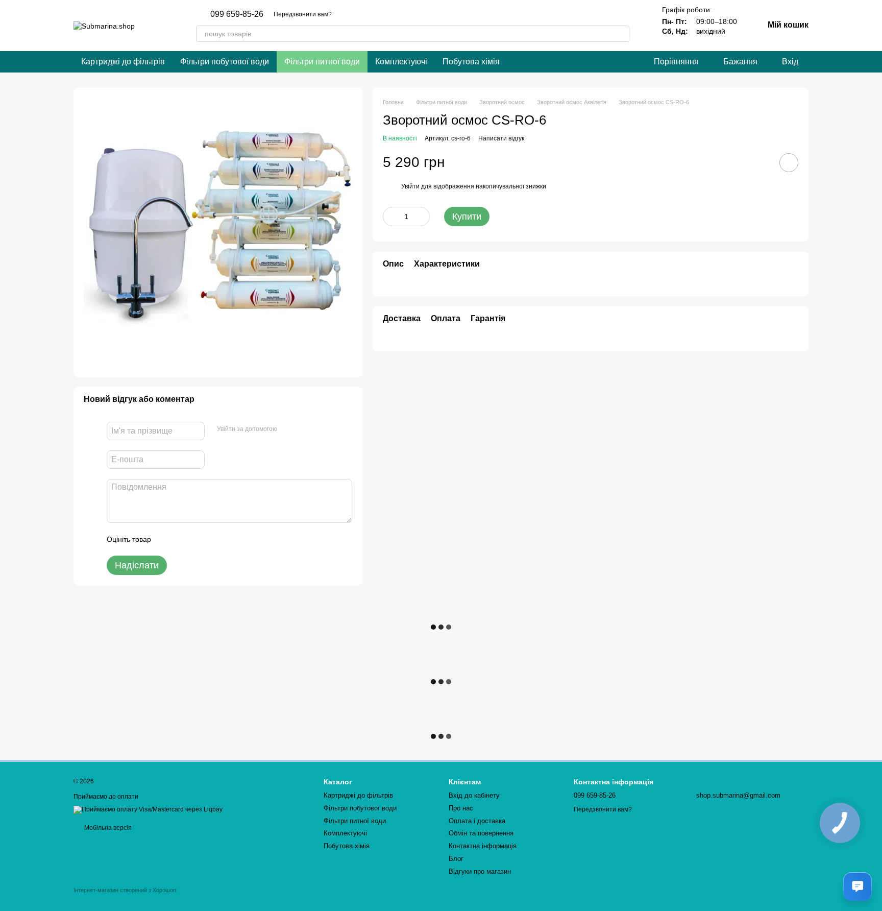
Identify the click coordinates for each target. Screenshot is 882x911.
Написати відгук (501, 138)
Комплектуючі (401, 61)
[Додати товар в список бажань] (788, 162)
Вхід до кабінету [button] (474, 795)
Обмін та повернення (481, 833)
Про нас (461, 808)
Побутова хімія (471, 61)
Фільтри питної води (322, 61)
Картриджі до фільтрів (123, 61)
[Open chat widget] (857, 886)
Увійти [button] (410, 186)
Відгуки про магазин (480, 871)
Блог (456, 858)
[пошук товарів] (621, 34)
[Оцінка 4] (217, 539)
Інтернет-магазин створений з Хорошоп (125, 890)
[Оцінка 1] (168, 539)
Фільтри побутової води (224, 61)
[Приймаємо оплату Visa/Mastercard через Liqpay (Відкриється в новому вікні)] (148, 809)
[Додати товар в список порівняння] (760, 162)
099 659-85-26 (236, 14)
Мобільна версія (107, 827)
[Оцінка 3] (200, 539)
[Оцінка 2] (184, 539)
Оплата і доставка (477, 821)
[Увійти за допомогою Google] (305, 429)
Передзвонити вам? (303, 14)
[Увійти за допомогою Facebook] (288, 429)
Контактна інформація (483, 846)
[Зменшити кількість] (390, 216)
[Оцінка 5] (233, 539)
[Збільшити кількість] (422, 216)
